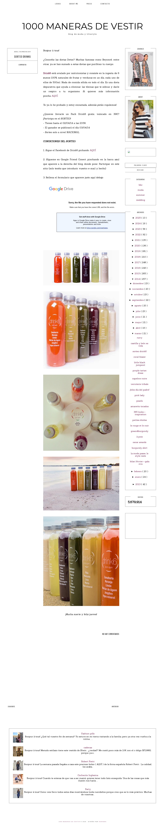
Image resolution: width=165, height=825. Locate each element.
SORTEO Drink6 (140, 351)
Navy (139, 337)
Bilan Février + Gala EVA (139, 462)
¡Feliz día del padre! (139, 389)
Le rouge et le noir (139, 425)
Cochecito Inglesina (88, 775)
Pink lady (140, 395)
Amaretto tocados (140, 406)
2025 (138, 217)
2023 (138, 229)
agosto (138, 305)
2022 (138, 234)
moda (140, 190)
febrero (138, 471)
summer (140, 195)
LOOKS (58, 4)
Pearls (139, 401)
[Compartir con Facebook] (15, 69)
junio (138, 316)
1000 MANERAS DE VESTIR (82, 26)
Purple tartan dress (140, 371)
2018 (138, 257)
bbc (140, 185)
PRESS (89, 4)
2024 (138, 223)
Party (88, 789)
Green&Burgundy (139, 431)
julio (138, 311)
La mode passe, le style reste (139, 454)
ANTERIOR (115, 706)
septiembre (138, 300)
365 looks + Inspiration (140, 413)
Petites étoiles (139, 420)
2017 (138, 262)
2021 (138, 240)
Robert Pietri (87, 761)
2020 (138, 245)
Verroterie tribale (139, 384)
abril (138, 328)
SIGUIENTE (11, 706)
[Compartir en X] (20, 69)
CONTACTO (105, 4)
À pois (140, 436)
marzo (138, 333)
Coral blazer (140, 357)
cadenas (88, 747)
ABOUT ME (73, 4)
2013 (138, 484)
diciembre (138, 283)
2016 (138, 268)
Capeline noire (139, 378)
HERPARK (102, 821)
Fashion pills (87, 733)
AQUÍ (55, 95)
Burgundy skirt (139, 448)
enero (138, 477)
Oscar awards (139, 442)
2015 (138, 273)
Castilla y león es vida (139, 344)
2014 (138, 279)
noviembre (138, 289)
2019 (138, 251)
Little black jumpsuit (139, 363)
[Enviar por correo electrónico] (29, 69)
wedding (140, 200)
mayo (138, 322)
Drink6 (47, 73)
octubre (138, 294)
